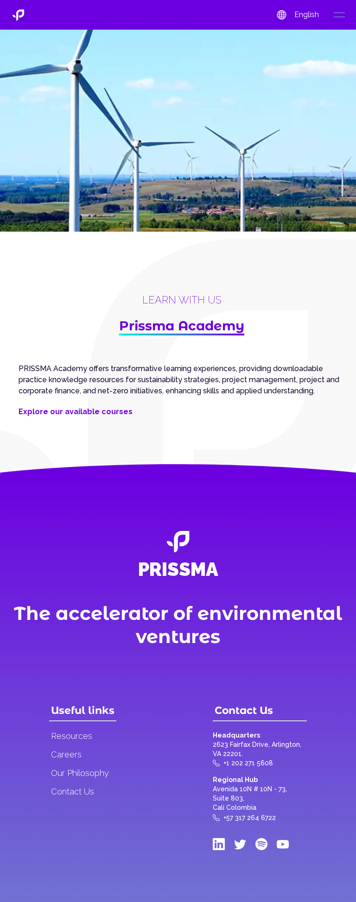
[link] (18, 15)
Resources (71, 736)
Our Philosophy (80, 773)
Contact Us (72, 791)
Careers (66, 754)
